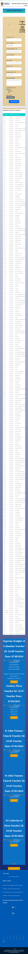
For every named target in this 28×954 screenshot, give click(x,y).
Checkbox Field (10, 87)
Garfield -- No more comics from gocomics (12, 895)
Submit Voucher (14, 101)
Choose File (10, 97)
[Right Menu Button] (25, 7)
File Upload (9, 95)
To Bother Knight (10, 48)
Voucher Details (10, 78)
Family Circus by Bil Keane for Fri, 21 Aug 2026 (13, 885)
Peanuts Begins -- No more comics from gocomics (13, 892)
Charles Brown (9, 660)
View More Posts (14, 868)
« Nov (4, 941)
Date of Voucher (10, 43)
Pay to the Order (10, 54)
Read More (14, 681)
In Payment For (9, 72)
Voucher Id (9, 37)
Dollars (8, 66)
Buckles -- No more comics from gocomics (12, 888)
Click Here (13, 913)
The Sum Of (9, 60)
